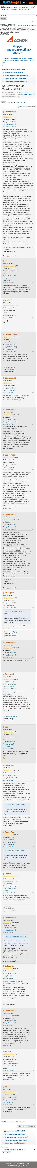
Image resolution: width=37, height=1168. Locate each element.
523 (15, 465)
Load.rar (8, 579)
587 (15, 603)
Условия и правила (18, 1163)
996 (15, 275)
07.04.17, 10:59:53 (8, 1025)
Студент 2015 (11, 334)
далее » (32, 94)
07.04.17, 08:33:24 (8, 657)
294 (15, 122)
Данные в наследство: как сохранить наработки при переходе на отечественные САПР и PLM (19, 60)
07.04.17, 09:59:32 (10, 689)
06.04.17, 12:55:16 (8, 282)
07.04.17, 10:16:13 (8, 847)
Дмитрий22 (10, 112)
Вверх (4, 1122)
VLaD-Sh (8, 300)
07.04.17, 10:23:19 (8, 932)
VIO (6, 260)
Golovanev (9, 966)
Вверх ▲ (28, 1163)
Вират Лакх (10, 455)
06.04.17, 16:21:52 (8, 392)
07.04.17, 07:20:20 (10, 529)
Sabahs (8, 874)
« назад (24, 94)
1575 (15, 1100)
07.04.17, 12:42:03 (8, 1104)
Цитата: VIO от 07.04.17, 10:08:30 (15, 805)
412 (15, 315)
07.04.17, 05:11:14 (8, 469)
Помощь (8, 1163)
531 (15, 973)
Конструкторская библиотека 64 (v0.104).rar (19, 247)
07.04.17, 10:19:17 (10, 892)
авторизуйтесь (24, 9)
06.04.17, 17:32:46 (8, 424)
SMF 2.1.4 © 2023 (13, 1166)
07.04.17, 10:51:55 (8, 978)
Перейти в (4, 1147)
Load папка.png (10, 367)
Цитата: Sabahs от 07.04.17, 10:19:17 (16, 936)
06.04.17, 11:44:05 (10, 126)
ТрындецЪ (9, 593)
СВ (6, 1087)
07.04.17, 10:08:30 (8, 748)
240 (15, 344)
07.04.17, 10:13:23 (8, 780)
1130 (15, 881)
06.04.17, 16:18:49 (10, 351)
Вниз (3, 102)
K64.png (8, 907)
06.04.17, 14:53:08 (8, 317)
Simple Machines (24, 1166)
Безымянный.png (11, 632)
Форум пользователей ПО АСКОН (18, 49)
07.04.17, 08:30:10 (10, 607)
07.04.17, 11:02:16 (8, 1070)
